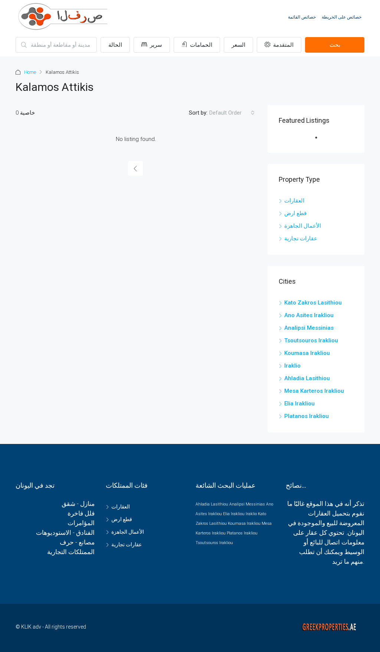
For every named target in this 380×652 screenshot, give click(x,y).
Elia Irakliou (299, 403)
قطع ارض (295, 213)
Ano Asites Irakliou (309, 315)
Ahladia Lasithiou (307, 378)
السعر (238, 45)
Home (30, 72)
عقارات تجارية (300, 238)
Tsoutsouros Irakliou (311, 340)
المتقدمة (283, 45)
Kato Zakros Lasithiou (313, 302)
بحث (335, 45)
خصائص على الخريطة (341, 17)
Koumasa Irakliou (307, 353)
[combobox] (232, 113)
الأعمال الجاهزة (302, 226)
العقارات (294, 200)
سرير (155, 45)
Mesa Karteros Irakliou (314, 391)
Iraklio (292, 365)
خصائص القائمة (302, 17)
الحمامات (200, 45)
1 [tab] (320, 140)
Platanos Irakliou (306, 416)
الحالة (115, 45)
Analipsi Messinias (309, 328)
